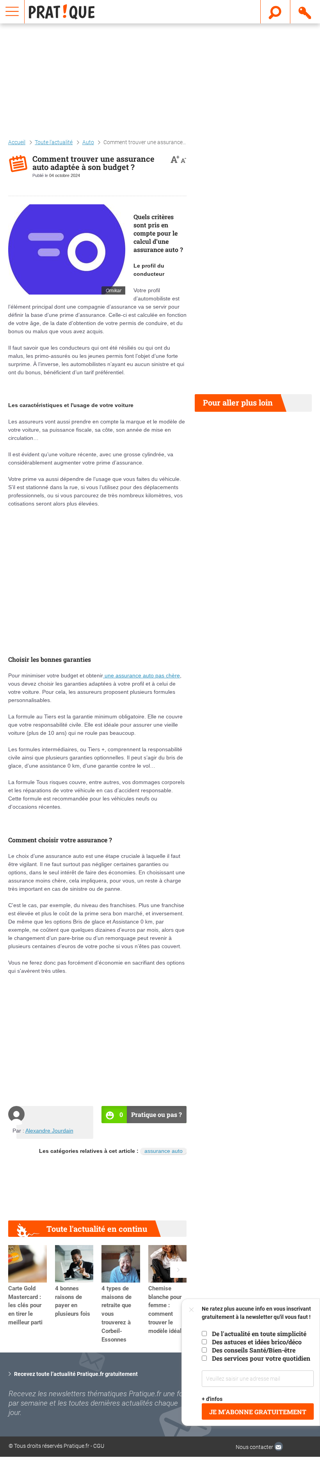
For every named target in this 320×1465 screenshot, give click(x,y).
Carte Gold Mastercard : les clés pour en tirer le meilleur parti (25, 1305)
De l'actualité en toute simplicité (259, 1333)
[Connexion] (305, 11)
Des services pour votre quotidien (261, 1358)
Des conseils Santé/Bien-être (253, 1350)
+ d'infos (212, 1399)
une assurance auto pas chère (141, 675)
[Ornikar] (66, 249)
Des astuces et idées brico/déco (257, 1342)
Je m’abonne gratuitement (257, 1412)
